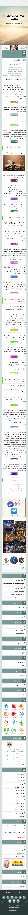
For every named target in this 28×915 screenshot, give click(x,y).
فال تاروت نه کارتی (20, 800)
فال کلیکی (22, 675)
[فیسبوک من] (16, 897)
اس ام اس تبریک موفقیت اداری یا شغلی (14, 494)
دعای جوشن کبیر (20, 662)
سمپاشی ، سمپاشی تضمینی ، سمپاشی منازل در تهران (15, 833)
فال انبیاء (22, 617)
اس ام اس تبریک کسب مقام (16, 486)
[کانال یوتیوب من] (14, 901)
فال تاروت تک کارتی (20, 784)
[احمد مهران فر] (22, 48)
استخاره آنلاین (21, 607)
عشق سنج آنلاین (20, 685)
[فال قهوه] (20, 537)
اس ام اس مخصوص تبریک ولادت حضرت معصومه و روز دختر (14, 584)
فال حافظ (22, 847)
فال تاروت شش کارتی (19, 797)
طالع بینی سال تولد (20, 764)
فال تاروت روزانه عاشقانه (18, 810)
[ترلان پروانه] (14, 48)
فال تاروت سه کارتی (19, 787)
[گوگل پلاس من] (18, 901)
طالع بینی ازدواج (20, 652)
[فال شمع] (8, 537)
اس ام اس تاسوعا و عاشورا (17, 490)
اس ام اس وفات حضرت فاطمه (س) (17, 594)
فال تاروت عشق (20, 806)
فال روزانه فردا (21, 886)
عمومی (16, 569)
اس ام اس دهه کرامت (18, 492)
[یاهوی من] (24, 897)
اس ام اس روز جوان (20, 580)
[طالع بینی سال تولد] (14, 753)
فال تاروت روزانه (20, 774)
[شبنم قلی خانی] (6, 48)
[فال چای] (20, 548)
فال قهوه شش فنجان (19, 633)
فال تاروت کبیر (21, 777)
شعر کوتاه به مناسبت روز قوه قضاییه (14, 69)
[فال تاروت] (20, 526)
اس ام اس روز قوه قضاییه (17, 484)
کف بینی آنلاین (21, 643)
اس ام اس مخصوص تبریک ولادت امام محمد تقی (14, 598)
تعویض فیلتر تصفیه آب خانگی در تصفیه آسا (15, 826)
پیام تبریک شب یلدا (20, 856)
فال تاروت (22, 816)
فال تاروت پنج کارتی (20, 793)
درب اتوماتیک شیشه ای (19, 829)
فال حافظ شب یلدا (20, 853)
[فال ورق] (8, 548)
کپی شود (14, 102)
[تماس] (7, 897)
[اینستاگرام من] (12, 897)
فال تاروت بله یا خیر (20, 813)
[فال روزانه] (8, 526)
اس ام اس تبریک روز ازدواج (18, 588)
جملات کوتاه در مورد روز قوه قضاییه (15, 71)
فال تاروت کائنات (20, 781)
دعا (23, 665)
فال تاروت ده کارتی (20, 803)
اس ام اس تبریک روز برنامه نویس (15, 488)
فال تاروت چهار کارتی (19, 790)
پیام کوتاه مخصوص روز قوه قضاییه (15, 73)
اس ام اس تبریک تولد (19, 591)
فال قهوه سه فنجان (20, 630)
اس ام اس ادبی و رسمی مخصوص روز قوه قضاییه (12, 75)
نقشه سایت (8, 911)
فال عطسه (22, 876)
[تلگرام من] (20, 897)
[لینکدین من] (10, 901)
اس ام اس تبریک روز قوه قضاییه (14, 17)
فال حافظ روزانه (20, 850)
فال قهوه (22, 627)
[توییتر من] (3, 897)
